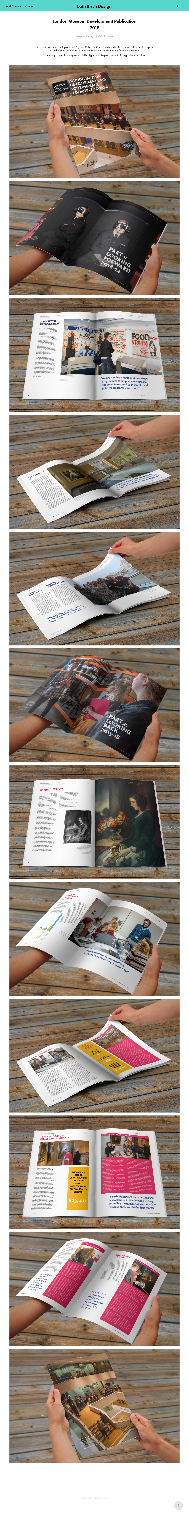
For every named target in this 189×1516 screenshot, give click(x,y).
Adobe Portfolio (100, 1498)
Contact (29, 6)
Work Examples (14, 6)
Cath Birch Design (94, 6)
